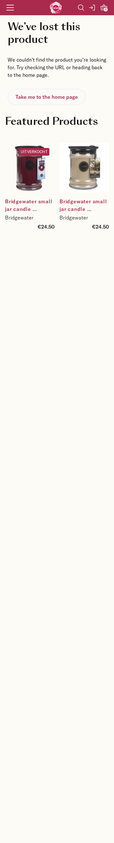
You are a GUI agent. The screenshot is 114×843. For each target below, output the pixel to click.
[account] (92, 8)
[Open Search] (81, 8)
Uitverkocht (34, 151)
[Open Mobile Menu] (10, 8)
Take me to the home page (47, 97)
